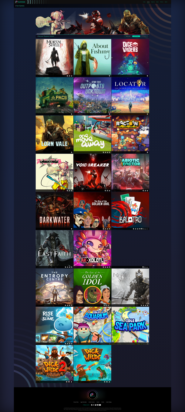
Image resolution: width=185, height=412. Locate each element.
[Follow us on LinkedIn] (97, 405)
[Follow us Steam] (91, 405)
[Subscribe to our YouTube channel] (100, 405)
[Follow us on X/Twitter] (93, 405)
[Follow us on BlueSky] (95, 405)
